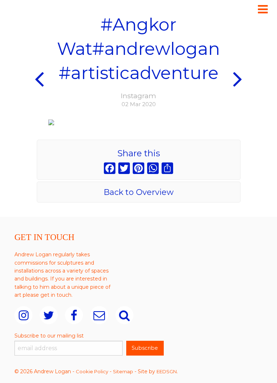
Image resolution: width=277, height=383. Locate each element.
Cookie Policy (92, 371)
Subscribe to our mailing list (49, 335)
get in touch (55, 295)
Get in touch (44, 237)
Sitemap (123, 371)
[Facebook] (109, 169)
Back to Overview (138, 192)
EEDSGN (167, 371)
